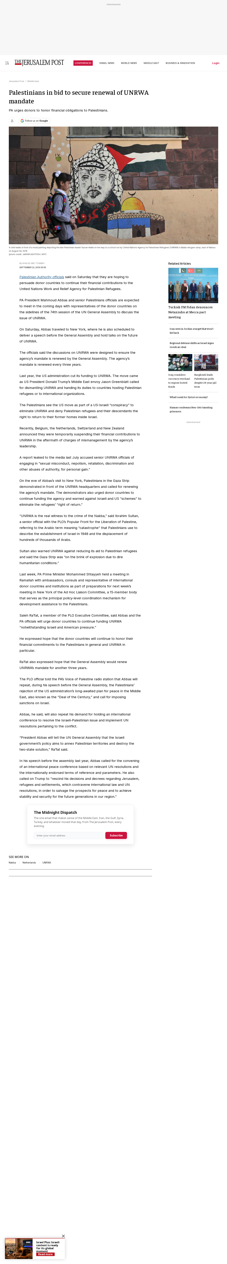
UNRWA (47, 862)
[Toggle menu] (7, 63)
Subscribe (116, 835)
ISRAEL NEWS (106, 63)
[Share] (12, 120)
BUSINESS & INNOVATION (180, 63)
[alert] (35, 1248)
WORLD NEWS (129, 63)
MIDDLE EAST (151, 63)
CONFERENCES (83, 63)
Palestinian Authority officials (41, 277)
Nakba (12, 862)
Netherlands (29, 862)
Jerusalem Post (16, 81)
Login (215, 63)
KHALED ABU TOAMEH (33, 263)
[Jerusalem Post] (37, 63)
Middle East (33, 81)
